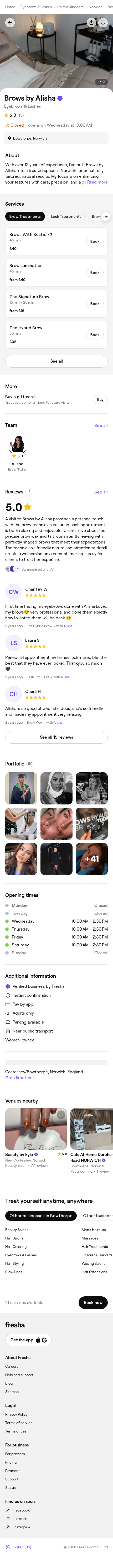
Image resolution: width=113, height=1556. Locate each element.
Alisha (68, 626)
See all (101, 425)
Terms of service (19, 1423)
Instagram (22, 1527)
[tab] (25, 216)
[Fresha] (56, 1324)
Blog (9, 1383)
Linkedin (20, 1519)
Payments (13, 1471)
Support (11, 1479)
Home (10, 7)
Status (10, 1487)
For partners (15, 1454)
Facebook (22, 1510)
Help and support (19, 1375)
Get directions (20, 1077)
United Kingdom (70, 7)
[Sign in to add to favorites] (103, 22)
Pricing (11, 1462)
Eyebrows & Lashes (36, 7)
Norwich (95, 7)
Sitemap (12, 1392)
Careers (11, 1366)
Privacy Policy (16, 1414)
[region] (56, 54)
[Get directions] (56, 1062)
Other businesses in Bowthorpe (41, 1215)
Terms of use (16, 1431)
